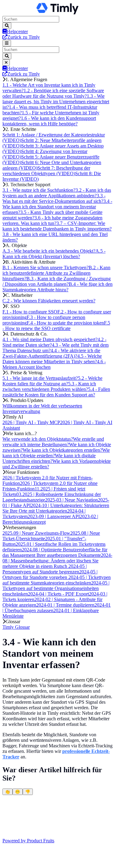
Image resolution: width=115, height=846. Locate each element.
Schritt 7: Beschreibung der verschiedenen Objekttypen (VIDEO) (46, 170)
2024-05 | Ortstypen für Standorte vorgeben (50, 574)
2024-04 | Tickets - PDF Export (58, 593)
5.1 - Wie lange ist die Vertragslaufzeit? (40, 378)
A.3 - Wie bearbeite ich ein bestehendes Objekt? (48, 251)
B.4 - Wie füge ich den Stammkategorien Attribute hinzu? (57, 286)
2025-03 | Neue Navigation (71, 499)
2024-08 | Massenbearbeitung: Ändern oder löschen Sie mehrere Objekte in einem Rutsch (57, 561)
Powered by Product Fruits (28, 840)
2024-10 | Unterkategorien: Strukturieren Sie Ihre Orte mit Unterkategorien (55, 508)
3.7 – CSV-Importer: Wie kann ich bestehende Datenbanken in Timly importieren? (57, 226)
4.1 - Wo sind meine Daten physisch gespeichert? (50, 339)
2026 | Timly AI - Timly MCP (31, 422)
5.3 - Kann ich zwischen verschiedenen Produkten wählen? (49, 386)
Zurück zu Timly (23, 37)
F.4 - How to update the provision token (65, 322)
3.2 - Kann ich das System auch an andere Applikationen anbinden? (56, 192)
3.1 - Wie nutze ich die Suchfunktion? (38, 190)
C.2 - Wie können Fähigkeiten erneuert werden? (48, 300)
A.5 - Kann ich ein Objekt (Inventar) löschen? (53, 253)
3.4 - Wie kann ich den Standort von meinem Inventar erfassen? (57, 207)
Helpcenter (17, 31)
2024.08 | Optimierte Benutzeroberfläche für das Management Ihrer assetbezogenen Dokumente (54, 552)
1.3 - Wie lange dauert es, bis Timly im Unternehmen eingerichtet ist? (55, 101)
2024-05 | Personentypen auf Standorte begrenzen (44, 569)
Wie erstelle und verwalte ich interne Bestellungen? (53, 441)
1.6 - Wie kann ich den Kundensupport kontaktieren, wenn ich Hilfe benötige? (49, 121)
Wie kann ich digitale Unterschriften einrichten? (49, 458)
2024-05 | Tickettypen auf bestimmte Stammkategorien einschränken (56, 580)
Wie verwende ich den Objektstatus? (37, 439)
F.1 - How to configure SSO (29, 311)
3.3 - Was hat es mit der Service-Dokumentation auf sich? (53, 198)
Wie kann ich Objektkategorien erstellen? (62, 450)
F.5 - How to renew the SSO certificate (56, 325)
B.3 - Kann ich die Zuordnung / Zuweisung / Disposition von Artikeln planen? (56, 281)
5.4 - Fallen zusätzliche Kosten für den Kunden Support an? (56, 392)
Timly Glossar (16, 627)
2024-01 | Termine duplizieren (65, 605)
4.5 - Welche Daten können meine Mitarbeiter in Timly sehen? (52, 358)
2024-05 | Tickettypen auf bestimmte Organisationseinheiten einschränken (55, 588)
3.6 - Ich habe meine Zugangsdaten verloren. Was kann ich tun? (52, 220)
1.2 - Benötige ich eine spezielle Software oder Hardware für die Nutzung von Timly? (53, 93)
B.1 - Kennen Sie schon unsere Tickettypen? (45, 267)
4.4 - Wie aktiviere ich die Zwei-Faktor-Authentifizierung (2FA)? (51, 353)
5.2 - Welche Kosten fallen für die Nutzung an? (52, 381)
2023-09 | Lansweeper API (54, 516)
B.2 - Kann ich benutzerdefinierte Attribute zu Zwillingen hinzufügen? (56, 273)
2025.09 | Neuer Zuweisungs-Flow (36, 533)
